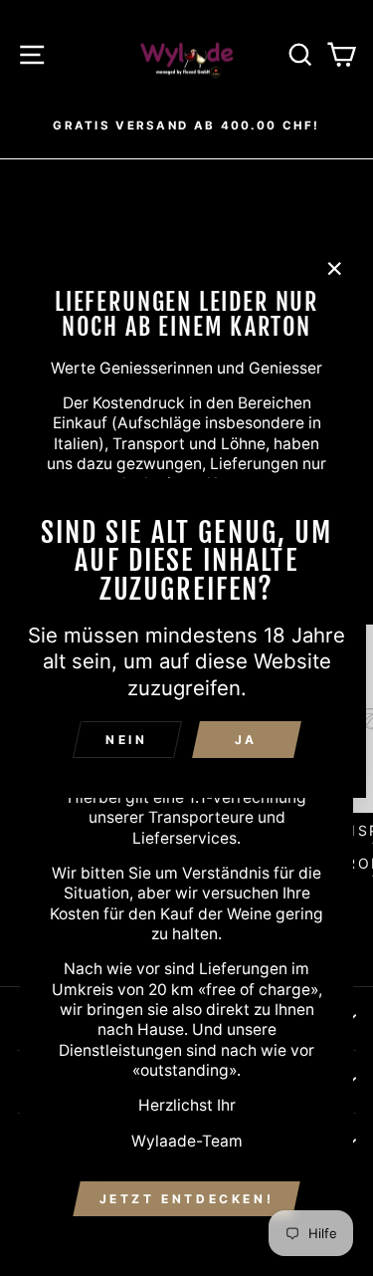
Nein (126, 739)
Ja (246, 739)
